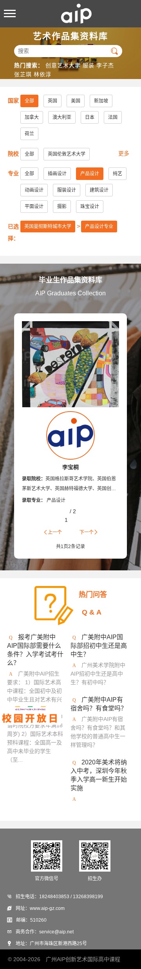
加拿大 (32, 117)
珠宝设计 (89, 206)
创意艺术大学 (63, 65)
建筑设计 (99, 190)
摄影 (62, 206)
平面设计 (34, 206)
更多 (123, 153)
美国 (75, 101)
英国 (52, 101)
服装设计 (66, 190)
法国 (113, 117)
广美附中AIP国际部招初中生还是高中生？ (98, 646)
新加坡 (101, 101)
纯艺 (117, 173)
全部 (29, 101)
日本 (89, 117)
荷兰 (29, 134)
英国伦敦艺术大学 (66, 154)
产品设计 (89, 173)
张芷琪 (23, 74)
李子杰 (105, 65)
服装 (88, 65)
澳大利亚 (61, 117)
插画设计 (57, 173)
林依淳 (42, 74)
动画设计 (34, 190)
